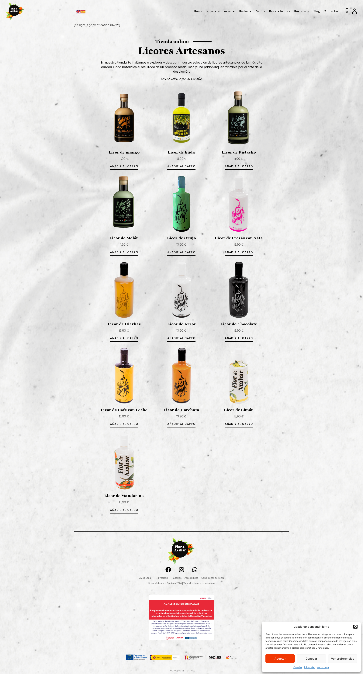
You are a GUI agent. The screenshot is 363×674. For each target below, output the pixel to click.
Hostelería (301, 11)
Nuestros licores (218, 11)
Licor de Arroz (181, 324)
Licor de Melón (124, 238)
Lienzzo (189, 670)
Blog (316, 11)
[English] (78, 11)
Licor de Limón (239, 410)
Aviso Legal (323, 667)
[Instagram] (181, 569)
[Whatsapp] (195, 569)
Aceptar (280, 658)
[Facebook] (168, 569)
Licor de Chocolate (238, 324)
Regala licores (279, 11)
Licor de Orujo (181, 238)
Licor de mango (124, 152)
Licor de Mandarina (124, 496)
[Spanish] (83, 11)
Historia (245, 11)
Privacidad (309, 667)
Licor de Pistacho (239, 152)
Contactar (331, 11)
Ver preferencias (342, 658)
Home (198, 11)
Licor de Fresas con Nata (239, 238)
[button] (355, 627)
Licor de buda (181, 152)
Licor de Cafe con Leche (124, 410)
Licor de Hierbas (124, 324)
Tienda (260, 11)
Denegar (311, 658)
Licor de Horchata (181, 410)
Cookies (297, 667)
